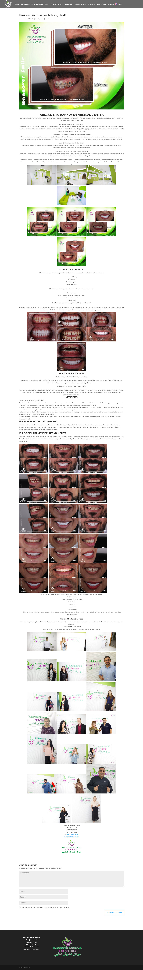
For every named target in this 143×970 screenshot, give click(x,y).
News (98, 4)
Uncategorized (39, 19)
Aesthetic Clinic (56, 4)
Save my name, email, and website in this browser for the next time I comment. (45, 907)
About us (90, 4)
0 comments (49, 19)
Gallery (104, 4)
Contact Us (110, 4)
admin (23, 19)
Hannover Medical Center (22, 4)
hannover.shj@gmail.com (71, 834)
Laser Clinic (68, 4)
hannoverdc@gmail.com (71, 836)
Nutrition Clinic (79, 4)
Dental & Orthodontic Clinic (40, 4)
